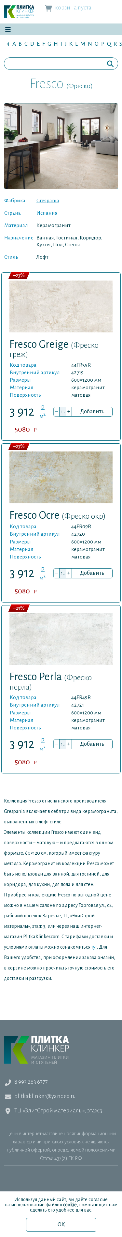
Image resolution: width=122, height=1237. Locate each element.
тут (94, 947)
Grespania (47, 201)
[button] (8, 29)
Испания (47, 213)
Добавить (92, 411)
